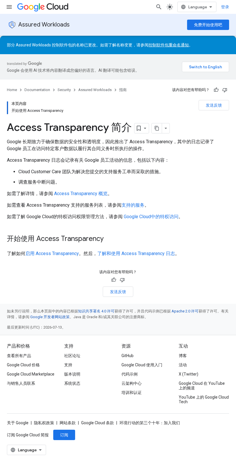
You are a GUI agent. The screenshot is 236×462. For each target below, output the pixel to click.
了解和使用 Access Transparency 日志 (136, 253)
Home (12, 90)
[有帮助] (216, 90)
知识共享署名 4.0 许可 (96, 311)
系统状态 (72, 383)
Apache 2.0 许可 (185, 311)
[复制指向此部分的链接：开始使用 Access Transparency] (109, 239)
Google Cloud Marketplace (30, 374)
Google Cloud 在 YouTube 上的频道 (202, 385)
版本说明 (72, 374)
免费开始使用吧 (208, 24)
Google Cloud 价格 (23, 365)
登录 (225, 7)
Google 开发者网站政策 (50, 317)
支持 (68, 365)
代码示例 (129, 374)
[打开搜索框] (158, 6)
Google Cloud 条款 (97, 422)
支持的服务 (132, 205)
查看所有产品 (19, 355)
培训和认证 (131, 392)
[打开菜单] (9, 7)
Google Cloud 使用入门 (141, 365)
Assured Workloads (44, 24)
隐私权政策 (44, 422)
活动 (183, 365)
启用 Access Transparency (52, 253)
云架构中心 (131, 383)
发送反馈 (214, 105)
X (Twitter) (188, 374)
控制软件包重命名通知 (169, 45)
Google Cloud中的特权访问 (151, 216)
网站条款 (68, 422)
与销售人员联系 (21, 383)
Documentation (37, 90)
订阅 (64, 435)
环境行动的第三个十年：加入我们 (149, 422)
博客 (183, 355)
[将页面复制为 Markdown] (157, 128)
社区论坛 (72, 355)
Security (64, 90)
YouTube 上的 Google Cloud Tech (204, 399)
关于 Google (17, 422)
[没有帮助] (224, 90)
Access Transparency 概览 (81, 193)
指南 (123, 90)
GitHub (127, 355)
